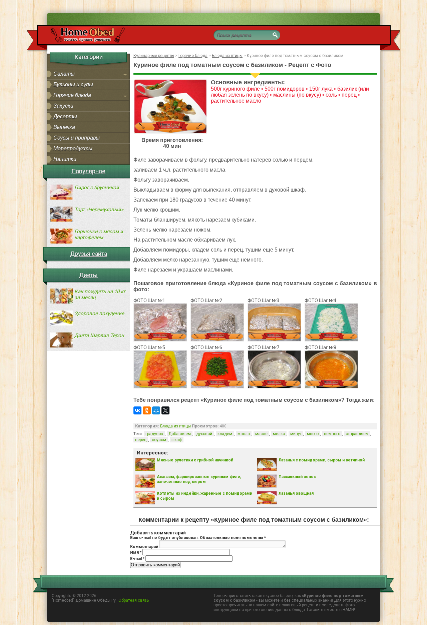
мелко (279, 433)
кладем (225, 433)
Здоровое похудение (99, 313)
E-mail (137, 558)
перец (140, 439)
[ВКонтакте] (137, 410)
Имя (135, 552)
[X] (165, 410)
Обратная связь (133, 600)
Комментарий (144, 546)
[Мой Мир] (156, 410)
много (313, 433)
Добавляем (179, 433)
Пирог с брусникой (96, 188)
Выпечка (64, 127)
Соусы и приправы (76, 138)
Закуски (63, 106)
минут (296, 433)
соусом (159, 439)
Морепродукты (72, 148)
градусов (154, 433)
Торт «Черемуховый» (98, 210)
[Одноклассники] (147, 410)
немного (332, 433)
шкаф (176, 439)
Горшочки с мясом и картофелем (98, 235)
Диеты (88, 275)
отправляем (357, 433)
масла (244, 433)
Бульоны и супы (73, 84)
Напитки (64, 159)
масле (261, 433)
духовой (204, 433)
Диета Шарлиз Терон (99, 335)
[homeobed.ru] (83, 42)
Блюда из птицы (175, 426)
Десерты (65, 116)
